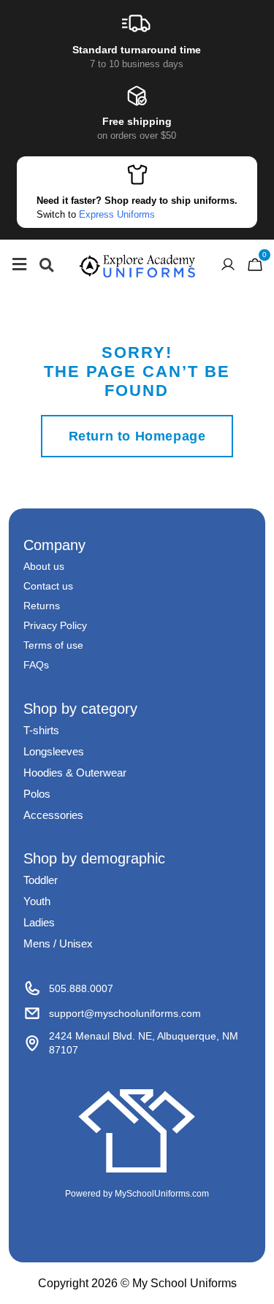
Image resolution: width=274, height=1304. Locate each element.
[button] (46, 265)
